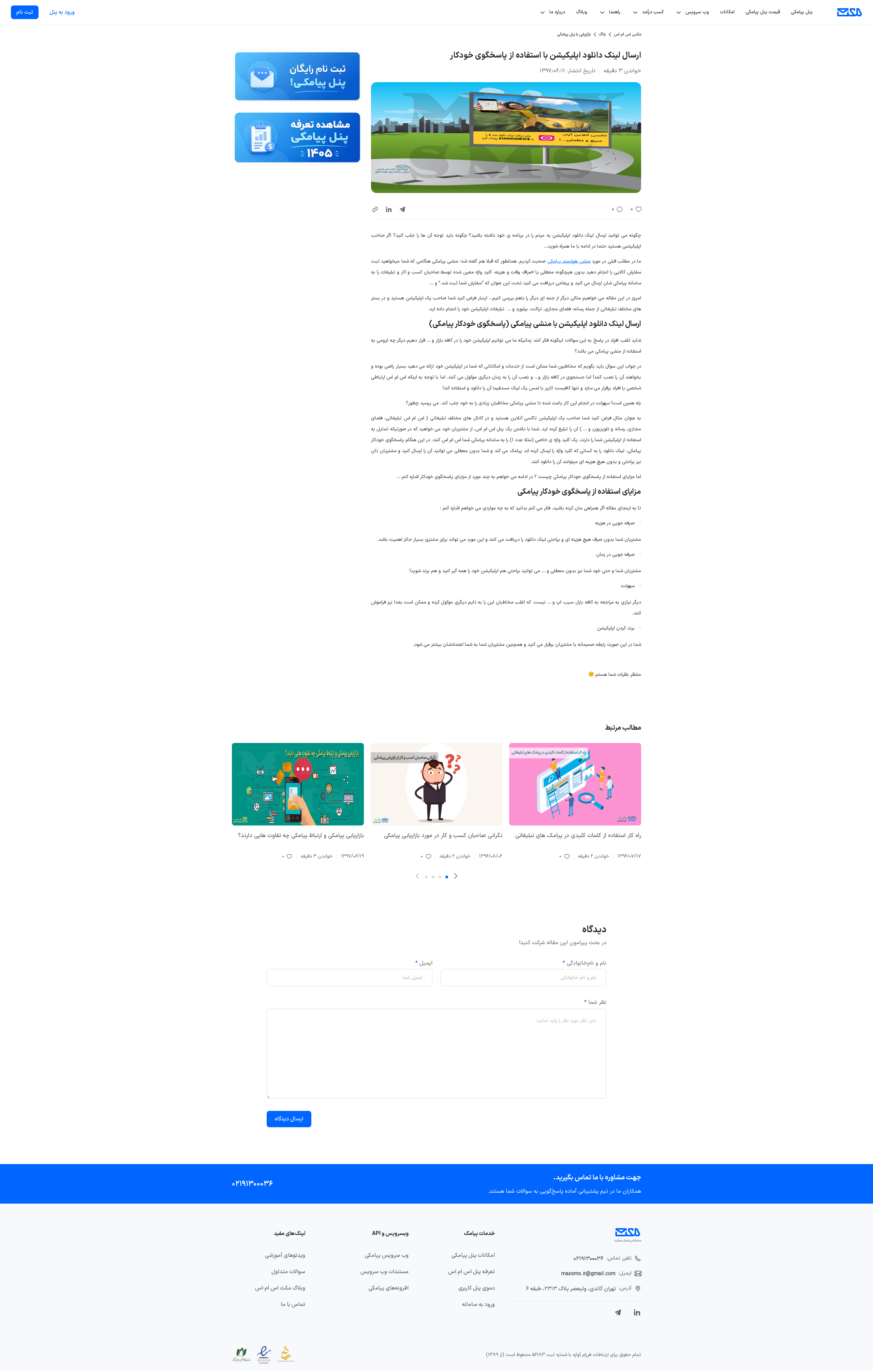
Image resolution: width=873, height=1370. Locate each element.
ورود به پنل (62, 12)
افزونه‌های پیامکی (389, 1288)
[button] (375, 209)
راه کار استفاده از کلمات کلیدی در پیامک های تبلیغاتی (578, 835)
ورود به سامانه (478, 1304)
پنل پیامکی (802, 12)
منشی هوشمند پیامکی (569, 261)
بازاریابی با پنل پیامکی (574, 34)
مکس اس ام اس (627, 34)
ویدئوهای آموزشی (285, 1255)
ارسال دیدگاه (289, 1119)
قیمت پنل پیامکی (762, 12)
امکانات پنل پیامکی (473, 1255)
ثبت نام (24, 12)
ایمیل (423, 963)
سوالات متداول (288, 1272)
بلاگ (602, 34)
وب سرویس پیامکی (387, 1255)
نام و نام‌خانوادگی (584, 963)
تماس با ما (293, 1304)
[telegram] (402, 209)
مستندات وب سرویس (384, 1272)
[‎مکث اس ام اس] (849, 12)
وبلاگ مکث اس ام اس (280, 1288)
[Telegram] (618, 1312)
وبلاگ (581, 12)
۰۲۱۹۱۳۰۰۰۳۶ (252, 1183)
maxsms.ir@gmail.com (588, 1274)
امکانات (727, 12)
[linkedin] (389, 209)
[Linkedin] (637, 1312)
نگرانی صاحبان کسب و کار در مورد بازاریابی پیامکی (443, 835)
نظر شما (595, 1002)
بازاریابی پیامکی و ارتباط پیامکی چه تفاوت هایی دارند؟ (301, 835)
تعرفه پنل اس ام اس (471, 1272)
